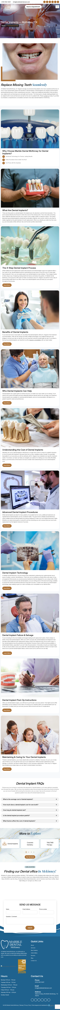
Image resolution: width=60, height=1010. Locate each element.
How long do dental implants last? (14, 810)
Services (33, 947)
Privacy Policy (27, 1005)
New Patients (34, 950)
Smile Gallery (34, 953)
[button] (26, 852)
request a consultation (35, 340)
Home (4, 26)
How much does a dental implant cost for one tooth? (20, 805)
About (32, 945)
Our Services (30, 857)
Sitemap (21, 1005)
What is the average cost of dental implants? (18, 799)
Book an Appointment (33, 6)
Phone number (43, 909)
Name (7, 909)
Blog (32, 958)
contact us (46, 96)
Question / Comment (11, 916)
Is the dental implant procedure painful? (16, 815)
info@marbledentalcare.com (21, 2)
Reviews (33, 955)
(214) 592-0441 (6, 2)
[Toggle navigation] (57, 6)
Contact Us (34, 960)
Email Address (26, 909)
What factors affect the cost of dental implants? (19, 821)
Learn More (7, 653)
